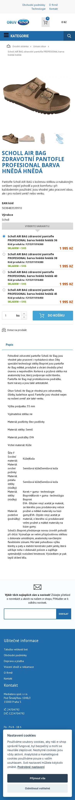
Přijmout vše (37, 778)
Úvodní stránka (20, 46)
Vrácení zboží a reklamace (19, 667)
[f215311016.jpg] (36, 96)
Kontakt (53, 8)
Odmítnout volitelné (37, 788)
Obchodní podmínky (33, 5)
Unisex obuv (39, 46)
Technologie (38, 8)
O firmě (53, 5)
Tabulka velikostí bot (16, 649)
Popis (9, 344)
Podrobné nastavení (31, 767)
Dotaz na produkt (17, 330)
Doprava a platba (14, 661)
